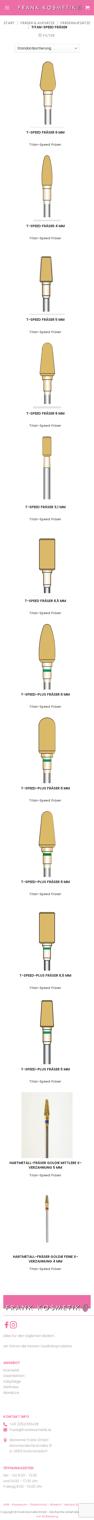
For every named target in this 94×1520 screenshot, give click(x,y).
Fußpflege (12, 1381)
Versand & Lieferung (77, 1504)
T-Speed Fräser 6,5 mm (45, 601)
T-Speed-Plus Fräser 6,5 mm (45, 975)
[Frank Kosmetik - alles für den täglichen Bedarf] (50, 7)
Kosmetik (11, 1370)
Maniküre (11, 1392)
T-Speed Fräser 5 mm (45, 319)
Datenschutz (38, 1504)
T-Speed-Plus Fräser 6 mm (45, 694)
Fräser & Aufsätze (37, 22)
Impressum (20, 1504)
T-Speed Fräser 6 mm (45, 132)
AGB (6, 1504)
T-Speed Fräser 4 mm (45, 226)
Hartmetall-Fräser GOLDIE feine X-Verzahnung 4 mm (45, 1259)
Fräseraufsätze (75, 22)
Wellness (11, 1386)
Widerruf (55, 1504)
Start (9, 22)
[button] (7, 7)
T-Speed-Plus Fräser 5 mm (45, 1069)
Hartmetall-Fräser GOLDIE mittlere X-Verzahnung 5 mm (45, 1165)
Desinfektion (14, 1375)
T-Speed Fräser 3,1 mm (45, 507)
